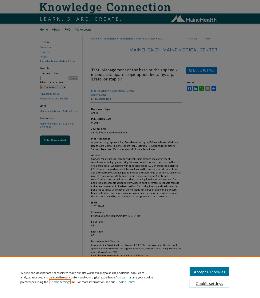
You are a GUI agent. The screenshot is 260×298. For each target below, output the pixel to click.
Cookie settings (60, 282)
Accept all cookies (209, 272)
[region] (130, 277)
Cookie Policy (125, 282)
